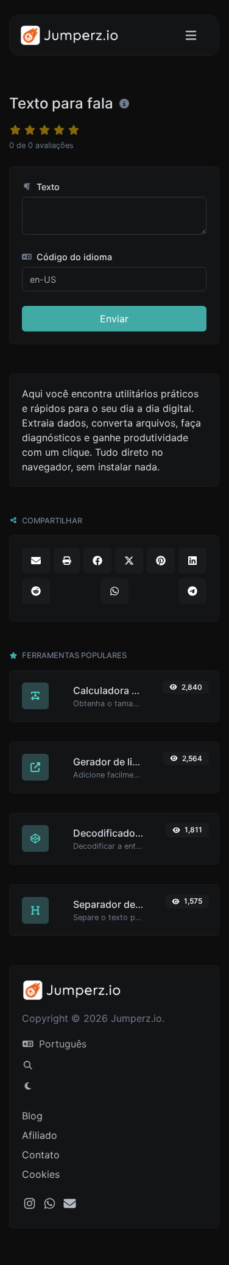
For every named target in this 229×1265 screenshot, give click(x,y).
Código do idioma (73, 257)
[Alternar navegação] (191, 36)
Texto (47, 187)
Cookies (41, 1174)
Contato (41, 1155)
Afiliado (39, 1135)
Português (61, 1044)
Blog (32, 1116)
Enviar (114, 319)
